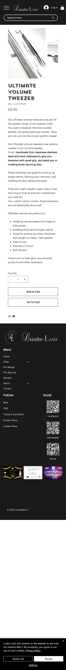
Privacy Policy (10, 420)
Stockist (7, 377)
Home (6, 356)
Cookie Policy (10, 426)
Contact (7, 388)
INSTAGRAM (53, 438)
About (6, 383)
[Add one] (24, 279)
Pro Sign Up (9, 372)
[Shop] (28, 362)
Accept (48, 658)
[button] (62, 7)
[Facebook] (13, 316)
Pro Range (8, 367)
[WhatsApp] (9, 316)
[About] (28, 383)
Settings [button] (33, 665)
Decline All (18, 658)
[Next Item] (53, 53)
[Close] (61, 643)
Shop (6, 361)
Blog (5, 402)
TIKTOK (53, 459)
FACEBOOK (53, 416)
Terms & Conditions (13, 414)
